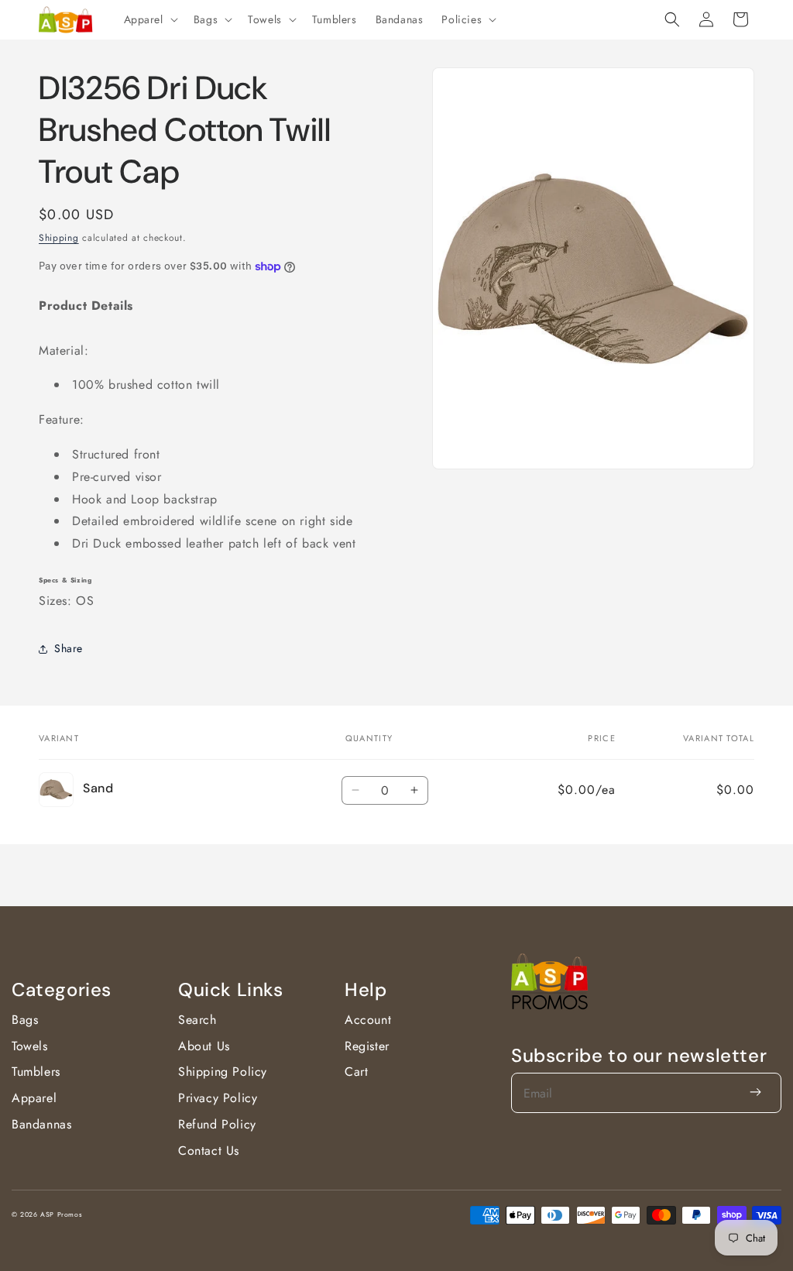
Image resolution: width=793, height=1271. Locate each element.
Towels (30, 1046)
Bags (25, 1020)
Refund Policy (217, 1124)
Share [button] (68, 648)
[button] (149, 19)
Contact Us (208, 1150)
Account (368, 1020)
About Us (204, 1046)
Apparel (34, 1098)
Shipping (59, 238)
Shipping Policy (222, 1071)
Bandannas (41, 1124)
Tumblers (36, 1071)
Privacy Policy (217, 1098)
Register (367, 1046)
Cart (356, 1071)
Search (197, 1020)
